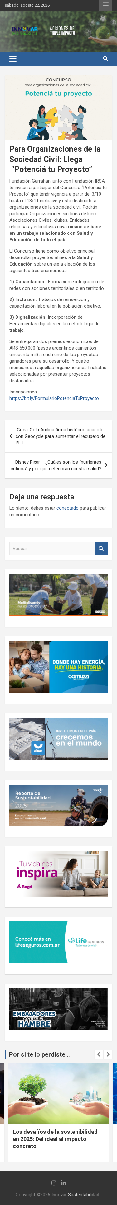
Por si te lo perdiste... (39, 1054)
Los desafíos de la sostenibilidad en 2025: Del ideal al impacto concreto (55, 1139)
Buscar (101, 549)
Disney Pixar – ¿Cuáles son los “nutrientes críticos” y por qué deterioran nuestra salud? (56, 465)
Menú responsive (105, 5)
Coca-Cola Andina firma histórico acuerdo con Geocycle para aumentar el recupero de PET (60, 436)
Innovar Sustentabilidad (75, 1195)
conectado (67, 508)
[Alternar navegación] (13, 59)
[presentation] (99, 1054)
